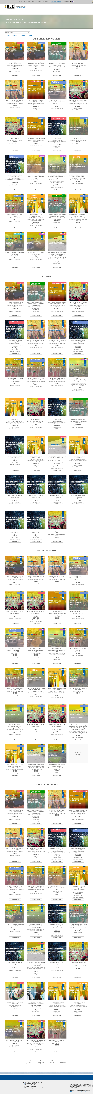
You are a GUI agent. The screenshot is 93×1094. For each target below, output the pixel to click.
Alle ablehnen (89, 1090)
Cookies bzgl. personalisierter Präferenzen (36, 1087)
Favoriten (52, 1062)
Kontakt (66, 2)
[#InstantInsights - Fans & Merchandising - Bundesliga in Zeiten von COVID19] (36, 991)
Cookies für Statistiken (31, 1085)
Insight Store (56, 2)
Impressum (56, 1078)
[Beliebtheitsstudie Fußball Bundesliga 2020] (36, 484)
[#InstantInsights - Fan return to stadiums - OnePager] (57, 753)
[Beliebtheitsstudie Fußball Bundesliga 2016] (36, 520)
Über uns (27, 2)
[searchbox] (17, 32)
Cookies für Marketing (30, 1086)
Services (46, 2)
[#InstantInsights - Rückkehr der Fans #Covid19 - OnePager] (78, 951)
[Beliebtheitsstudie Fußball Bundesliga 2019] (57, 484)
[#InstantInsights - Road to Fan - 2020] (57, 520)
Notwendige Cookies (30, 1083)
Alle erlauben (73, 1090)
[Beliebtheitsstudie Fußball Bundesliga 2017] (14, 520)
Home (20, 2)
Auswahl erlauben (81, 1090)
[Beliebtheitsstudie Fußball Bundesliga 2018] (78, 484)
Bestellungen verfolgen (41, 1063)
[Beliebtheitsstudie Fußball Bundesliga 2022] (14, 445)
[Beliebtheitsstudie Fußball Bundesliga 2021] (14, 484)
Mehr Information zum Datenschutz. (79, 1091)
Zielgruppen (36, 2)
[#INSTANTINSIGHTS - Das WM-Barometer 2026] (14, 89)
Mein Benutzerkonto (30, 1063)
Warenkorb (63, 1062)
